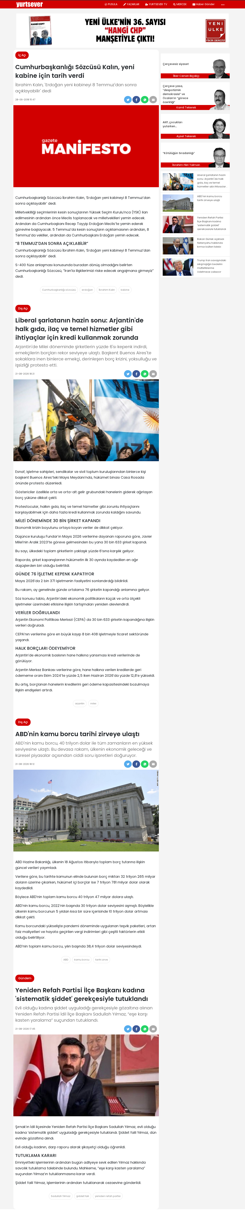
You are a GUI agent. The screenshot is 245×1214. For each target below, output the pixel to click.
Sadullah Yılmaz (60, 1196)
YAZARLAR (133, 4)
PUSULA (112, 4)
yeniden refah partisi (108, 1196)
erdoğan (87, 290)
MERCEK (181, 4)
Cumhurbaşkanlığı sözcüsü (59, 290)
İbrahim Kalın (107, 290)
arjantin (79, 703)
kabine (125, 290)
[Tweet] (128, 99)
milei (93, 703)
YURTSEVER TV (158, 4)
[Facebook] (136, 99)
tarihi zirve (101, 959)
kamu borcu (81, 959)
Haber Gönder (205, 4)
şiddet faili (82, 1196)
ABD (65, 959)
